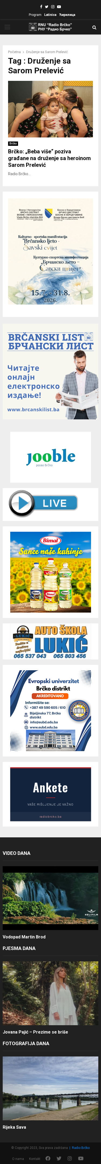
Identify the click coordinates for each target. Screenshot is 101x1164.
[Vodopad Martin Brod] (50, 898)
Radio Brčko (81, 1148)
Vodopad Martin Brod (24, 937)
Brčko (13, 143)
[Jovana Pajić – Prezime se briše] (50, 993)
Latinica (50, 15)
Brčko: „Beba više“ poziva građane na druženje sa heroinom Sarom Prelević (49, 158)
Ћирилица (67, 15)
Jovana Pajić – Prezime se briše (35, 1032)
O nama (18, 1159)
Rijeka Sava (14, 1127)
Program (35, 15)
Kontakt (34, 1159)
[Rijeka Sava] (50, 1088)
